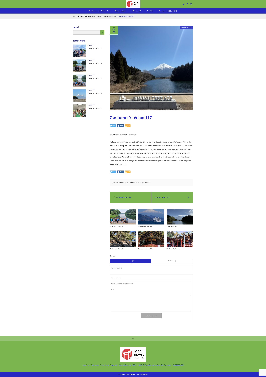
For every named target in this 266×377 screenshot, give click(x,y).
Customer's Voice (186, 28)
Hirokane (121, 182)
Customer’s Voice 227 (174, 227)
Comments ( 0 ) (130, 261)
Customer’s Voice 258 (95, 93)
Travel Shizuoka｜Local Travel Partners (137, 374)
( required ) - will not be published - (122, 283)
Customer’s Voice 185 (145, 249)
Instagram (190, 3)
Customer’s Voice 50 (173, 249)
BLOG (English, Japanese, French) (89, 16)
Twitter (183, 3)
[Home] (74, 14)
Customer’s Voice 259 (117, 227)
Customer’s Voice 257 (95, 108)
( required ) (116, 278)
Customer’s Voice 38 (116, 249)
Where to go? (136, 11)
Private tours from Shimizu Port (99, 11)
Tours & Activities (120, 11)
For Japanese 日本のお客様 (168, 11)
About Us (150, 11)
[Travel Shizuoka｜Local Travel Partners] (133, 360)
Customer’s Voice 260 (95, 63)
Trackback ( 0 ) (172, 261)
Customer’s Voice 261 (95, 48)
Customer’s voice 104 (145, 227)
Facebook (187, 3)
